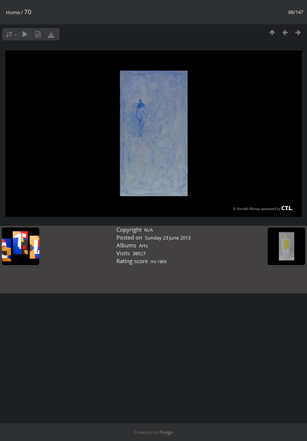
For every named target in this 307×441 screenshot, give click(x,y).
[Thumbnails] (272, 32)
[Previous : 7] (285, 32)
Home (13, 12)
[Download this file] (51, 34)
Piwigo (166, 432)
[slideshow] (24, 34)
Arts (143, 245)
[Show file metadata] (38, 34)
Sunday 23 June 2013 (168, 237)
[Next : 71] (298, 32)
